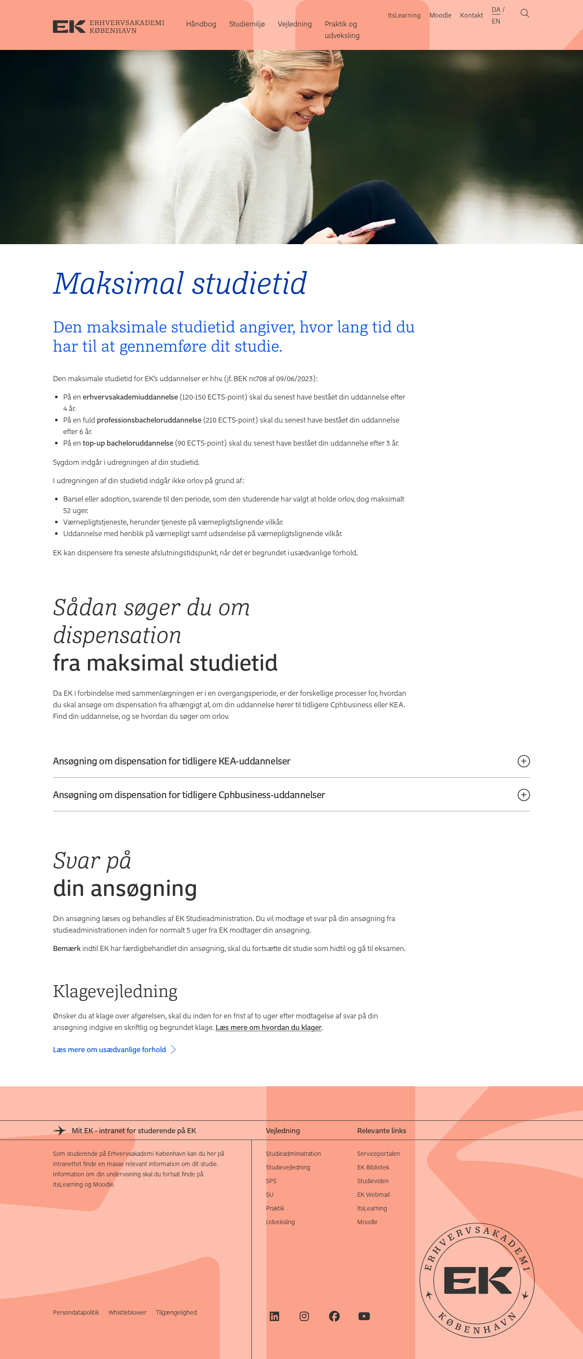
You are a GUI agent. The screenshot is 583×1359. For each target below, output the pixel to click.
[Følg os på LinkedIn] (274, 1316)
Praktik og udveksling (342, 29)
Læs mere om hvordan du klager (269, 1027)
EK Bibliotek (373, 1167)
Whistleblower (127, 1312)
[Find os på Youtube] (364, 1316)
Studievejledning (288, 1167)
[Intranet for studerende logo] (115, 25)
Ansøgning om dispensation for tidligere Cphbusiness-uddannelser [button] (189, 794)
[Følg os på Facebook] (334, 1316)
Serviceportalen (378, 1153)
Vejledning (295, 23)
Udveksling (280, 1222)
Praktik (275, 1208)
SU (270, 1194)
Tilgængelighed (176, 1312)
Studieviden (373, 1181)
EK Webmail (373, 1194)
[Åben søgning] (525, 15)
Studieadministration (293, 1153)
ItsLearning (404, 15)
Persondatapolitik (76, 1312)
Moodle (440, 15)
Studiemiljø (247, 23)
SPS (271, 1181)
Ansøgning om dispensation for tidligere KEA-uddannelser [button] (172, 761)
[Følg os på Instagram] (304, 1316)
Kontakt (471, 15)
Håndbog (201, 23)
